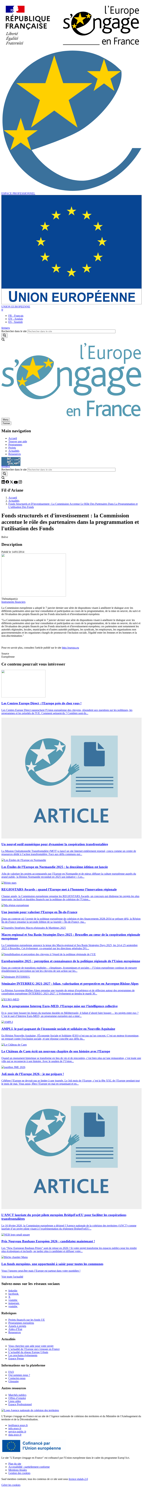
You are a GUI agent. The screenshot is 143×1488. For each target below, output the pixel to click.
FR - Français (15, 315)
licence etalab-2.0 (78, 1479)
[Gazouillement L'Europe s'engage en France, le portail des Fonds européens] (12, 482)
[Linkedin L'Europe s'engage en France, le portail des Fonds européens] (3, 482)
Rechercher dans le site (14, 331)
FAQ (11, 1371)
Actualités (13, 450)
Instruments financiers (13, 601)
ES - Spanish (15, 321)
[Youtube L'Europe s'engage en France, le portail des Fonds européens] (16, 482)
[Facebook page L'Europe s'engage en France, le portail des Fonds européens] (8, 482)
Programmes (15, 444)
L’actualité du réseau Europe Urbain (28, 1352)
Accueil (12, 438)
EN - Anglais (15, 318)
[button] (2, 309)
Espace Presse (16, 1358)
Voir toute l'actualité (12, 1276)
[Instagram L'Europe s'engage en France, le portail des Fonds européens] (20, 482)
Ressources (14, 454)
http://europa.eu (70, 647)
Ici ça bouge (11, 459)
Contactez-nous (16, 1378)
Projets (12, 447)
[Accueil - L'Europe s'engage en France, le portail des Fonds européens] (71, 48)
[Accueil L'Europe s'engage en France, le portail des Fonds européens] (71, 416)
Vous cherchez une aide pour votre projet (30, 1345)
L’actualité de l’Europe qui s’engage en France (34, 1349)
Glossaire (13, 1381)
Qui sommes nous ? (19, 1375)
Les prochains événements (22, 1355)
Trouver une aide (17, 441)
